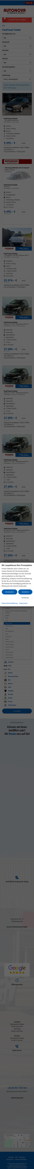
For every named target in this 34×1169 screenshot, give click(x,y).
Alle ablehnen (25, 592)
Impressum (23, 603)
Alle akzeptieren (9, 592)
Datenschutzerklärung (10, 603)
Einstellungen (25, 597)
